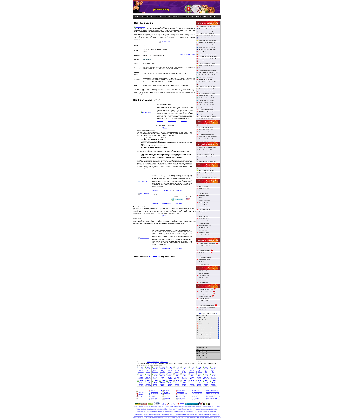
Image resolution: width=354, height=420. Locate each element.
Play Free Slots (195, 390)
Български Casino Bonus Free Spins (206, 90)
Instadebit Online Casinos (204, 214)
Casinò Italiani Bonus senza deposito (207, 61)
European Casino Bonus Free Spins (206, 114)
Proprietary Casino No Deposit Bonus (207, 141)
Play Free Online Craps (204, 261)
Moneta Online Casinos (204, 218)
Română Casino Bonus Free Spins (206, 79)
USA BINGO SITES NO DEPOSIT (149, 414)
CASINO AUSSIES (169, 408)
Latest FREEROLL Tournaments (213, 396)
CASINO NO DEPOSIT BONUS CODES (189, 408)
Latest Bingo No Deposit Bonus (205, 293)
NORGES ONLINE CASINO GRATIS (215, 417)
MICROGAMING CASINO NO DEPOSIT (193, 409)
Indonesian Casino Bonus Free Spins (207, 104)
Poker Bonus (141, 394)
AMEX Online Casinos (204, 197)
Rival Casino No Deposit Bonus (205, 127)
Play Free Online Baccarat (204, 259)
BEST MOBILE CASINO (205, 406)
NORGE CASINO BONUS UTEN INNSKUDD (174, 417)
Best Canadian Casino (182, 393)
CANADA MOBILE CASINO (160, 408)
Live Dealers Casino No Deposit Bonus (207, 116)
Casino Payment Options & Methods (207, 307)
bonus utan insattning (187, 419)
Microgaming (147, 59)
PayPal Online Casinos (204, 223)
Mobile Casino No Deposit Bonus (206, 118)
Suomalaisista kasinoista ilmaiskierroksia (207, 49)
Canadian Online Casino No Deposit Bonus (208, 31)
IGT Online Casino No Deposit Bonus (207, 154)
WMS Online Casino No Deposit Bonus (207, 161)
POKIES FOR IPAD (193, 411)
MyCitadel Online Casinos (204, 220)
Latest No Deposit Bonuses (212, 390)
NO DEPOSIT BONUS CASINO (201, 408)
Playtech (166, 392)
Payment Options (217, 399)
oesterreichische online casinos (164, 419)
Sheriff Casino (167, 398)
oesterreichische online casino (212, 411)
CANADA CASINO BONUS (140, 408)
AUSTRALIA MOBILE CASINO (173, 409)
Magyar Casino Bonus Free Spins (206, 77)
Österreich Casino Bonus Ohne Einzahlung (208, 58)
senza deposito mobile (137, 419)
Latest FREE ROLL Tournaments (206, 248)
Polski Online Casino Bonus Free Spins (207, 70)
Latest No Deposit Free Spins (205, 245)
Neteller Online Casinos (204, 188)
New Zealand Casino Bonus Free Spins (207, 37)
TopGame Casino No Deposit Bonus (206, 131)
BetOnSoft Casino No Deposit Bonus (207, 138)
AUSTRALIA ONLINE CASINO (196, 406)
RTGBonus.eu (154, 257)
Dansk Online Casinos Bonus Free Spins (207, 51)
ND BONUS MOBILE (157, 411)
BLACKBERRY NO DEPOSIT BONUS (142, 409)
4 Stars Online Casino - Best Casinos (206, 170)
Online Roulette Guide (204, 273)
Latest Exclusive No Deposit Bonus (206, 305)
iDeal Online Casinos (203, 211)
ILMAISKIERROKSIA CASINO (213, 409)
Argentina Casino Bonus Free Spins (206, 100)
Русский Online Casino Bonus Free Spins (208, 81)
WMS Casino (167, 396)
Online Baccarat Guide (204, 277)
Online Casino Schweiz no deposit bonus (207, 63)
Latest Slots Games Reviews (212, 395)
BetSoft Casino (154, 396)
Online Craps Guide (203, 280)
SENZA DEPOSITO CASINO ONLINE (152, 417)
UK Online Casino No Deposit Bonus (207, 33)
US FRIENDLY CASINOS (208, 414)
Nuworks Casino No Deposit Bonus (206, 134)
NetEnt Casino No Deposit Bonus (206, 152)
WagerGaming (154, 399)
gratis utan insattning (173, 419)
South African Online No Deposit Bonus (207, 35)
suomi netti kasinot (194, 419)
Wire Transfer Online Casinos (205, 234)
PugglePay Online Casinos (204, 227)
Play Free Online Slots (204, 252)
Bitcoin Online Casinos (204, 195)
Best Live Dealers (181, 398)
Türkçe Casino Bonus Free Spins (206, 95)
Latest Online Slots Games (204, 300)
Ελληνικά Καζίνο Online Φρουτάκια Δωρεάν (208, 72)
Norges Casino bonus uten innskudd (207, 44)
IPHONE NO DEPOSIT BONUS (163, 409)
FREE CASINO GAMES (168, 406)
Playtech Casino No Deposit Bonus (206, 149)
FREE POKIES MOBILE (182, 409)
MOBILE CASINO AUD (204, 409)
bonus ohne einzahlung (144, 419)
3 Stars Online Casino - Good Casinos (207, 172)
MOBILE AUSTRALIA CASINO (141, 411)
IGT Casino (166, 395)
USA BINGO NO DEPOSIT (139, 414)
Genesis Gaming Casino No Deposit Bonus (208, 156)
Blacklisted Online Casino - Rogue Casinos (208, 177)
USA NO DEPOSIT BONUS (177, 414)
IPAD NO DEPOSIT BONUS (152, 409)
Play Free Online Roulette (204, 254)
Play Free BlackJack (196, 395)
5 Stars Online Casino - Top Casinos (206, 168)
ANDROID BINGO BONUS (176, 406)
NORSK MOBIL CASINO (168, 414)
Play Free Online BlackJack (205, 257)
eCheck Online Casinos (204, 202)
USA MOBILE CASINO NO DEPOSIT (188, 414)
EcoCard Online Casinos (204, 204)
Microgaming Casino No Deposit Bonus (207, 147)
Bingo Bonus (141, 396)
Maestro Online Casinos (204, 216)
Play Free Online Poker (204, 264)
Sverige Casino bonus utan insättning (207, 47)
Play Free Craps (195, 399)
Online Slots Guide (203, 270)
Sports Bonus (141, 398)
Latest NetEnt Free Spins (204, 250)
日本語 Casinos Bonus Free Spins (206, 109)
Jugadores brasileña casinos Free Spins (207, 97)
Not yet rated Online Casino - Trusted (207, 175)
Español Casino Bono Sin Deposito (206, 65)
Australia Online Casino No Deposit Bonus (208, 28)
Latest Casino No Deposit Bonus (206, 289)
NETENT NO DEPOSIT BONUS (166, 411)
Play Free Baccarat (196, 396)
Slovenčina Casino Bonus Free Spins (207, 93)
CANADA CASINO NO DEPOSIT (150, 408)
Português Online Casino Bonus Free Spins (208, 67)
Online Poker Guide (203, 282)
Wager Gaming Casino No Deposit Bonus (208, 136)
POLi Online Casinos (203, 193)
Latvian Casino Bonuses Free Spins (206, 84)
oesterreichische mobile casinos (154, 419)
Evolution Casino (167, 399)
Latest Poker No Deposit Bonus (206, 291)
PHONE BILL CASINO (186, 411)
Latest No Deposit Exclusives (212, 393)
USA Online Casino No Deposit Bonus (207, 26)
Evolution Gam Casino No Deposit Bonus (208, 159)
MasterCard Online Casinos (205, 184)
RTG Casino (153, 390)
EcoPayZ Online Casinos (204, 207)
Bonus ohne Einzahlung (216, 419)
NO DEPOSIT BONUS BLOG (159, 406)
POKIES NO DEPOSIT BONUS (202, 411)
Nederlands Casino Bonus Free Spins (207, 42)
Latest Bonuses (187, 16)
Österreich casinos (209, 419)
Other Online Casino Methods (205, 237)
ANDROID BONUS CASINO (186, 406)
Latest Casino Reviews (204, 298)
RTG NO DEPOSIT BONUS (139, 406)
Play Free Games (201, 16)
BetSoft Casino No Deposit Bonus (206, 129)
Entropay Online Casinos (204, 209)
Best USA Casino (181, 390)
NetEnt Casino (167, 393)
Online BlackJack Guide (204, 275)
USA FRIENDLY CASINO (160, 414)
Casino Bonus (141, 392)
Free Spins (159, 16)
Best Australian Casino (182, 395)
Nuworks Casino (154, 398)
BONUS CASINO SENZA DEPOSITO (139, 417)
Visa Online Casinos (203, 186)
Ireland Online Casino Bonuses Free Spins (208, 54)
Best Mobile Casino (181, 399)
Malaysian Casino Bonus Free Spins (206, 107)
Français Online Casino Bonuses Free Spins (208, 56)
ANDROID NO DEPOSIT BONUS (212, 408)
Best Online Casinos (171, 16)
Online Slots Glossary (203, 309)
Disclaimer (182, 403)
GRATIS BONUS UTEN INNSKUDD (188, 417)
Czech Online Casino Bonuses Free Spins (207, 74)
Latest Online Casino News (204, 303)
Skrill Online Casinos (203, 190)
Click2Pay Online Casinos (204, 200)
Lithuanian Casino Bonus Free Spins (207, 86)
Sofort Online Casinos (203, 230)
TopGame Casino (154, 392)
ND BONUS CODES (150, 411)
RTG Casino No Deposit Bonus (205, 125)
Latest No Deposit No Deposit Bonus (207, 243)
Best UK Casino (180, 392)
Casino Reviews (209, 399)
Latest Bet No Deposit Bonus (205, 296)
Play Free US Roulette (197, 393)
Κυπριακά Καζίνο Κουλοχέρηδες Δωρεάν (207, 88)
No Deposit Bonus (147, 16)
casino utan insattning (180, 419)
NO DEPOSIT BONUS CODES (149, 406)
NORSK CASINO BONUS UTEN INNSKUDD (201, 417)
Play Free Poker (195, 398)
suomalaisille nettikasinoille (201, 419)
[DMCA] (150, 404)
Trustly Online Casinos (204, 232)
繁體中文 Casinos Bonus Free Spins (206, 111)
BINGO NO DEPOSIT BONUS (214, 406)
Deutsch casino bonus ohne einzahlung (207, 40)
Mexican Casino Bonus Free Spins (206, 102)
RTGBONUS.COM (216, 414)
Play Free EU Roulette (197, 392)
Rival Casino (153, 395)
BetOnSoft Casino (154, 393)
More (212, 16)
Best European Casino (182, 396)
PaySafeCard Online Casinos (205, 225)
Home (136, 16)
